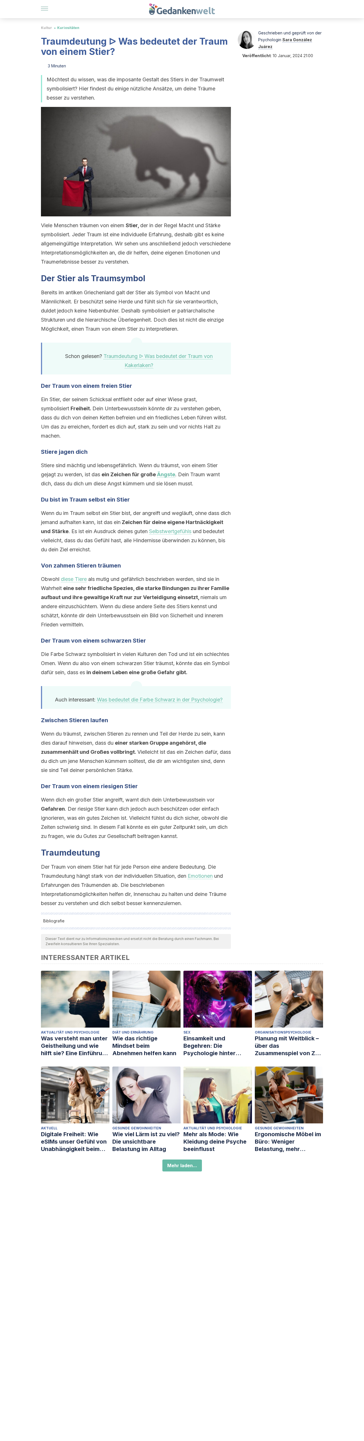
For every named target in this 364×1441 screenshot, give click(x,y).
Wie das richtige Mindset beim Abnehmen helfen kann (144, 1046)
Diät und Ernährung (133, 1032)
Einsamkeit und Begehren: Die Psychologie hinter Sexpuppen (209, 1046)
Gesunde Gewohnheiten (136, 1128)
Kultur (46, 28)
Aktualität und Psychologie (70, 1032)
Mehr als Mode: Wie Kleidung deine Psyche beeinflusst (215, 1141)
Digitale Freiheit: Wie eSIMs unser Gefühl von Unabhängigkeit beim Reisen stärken (74, 1142)
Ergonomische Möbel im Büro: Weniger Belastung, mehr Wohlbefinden (288, 1142)
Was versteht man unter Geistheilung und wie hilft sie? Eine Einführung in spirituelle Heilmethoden (75, 1046)
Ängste (166, 474)
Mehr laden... (182, 1165)
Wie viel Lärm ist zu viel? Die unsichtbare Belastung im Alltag (146, 1141)
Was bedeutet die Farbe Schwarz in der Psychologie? (160, 700)
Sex (187, 1032)
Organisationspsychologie (283, 1032)
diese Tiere (74, 579)
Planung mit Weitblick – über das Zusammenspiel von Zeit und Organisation (288, 1046)
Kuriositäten (68, 28)
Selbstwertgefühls (170, 531)
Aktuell (49, 1128)
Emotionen (200, 876)
